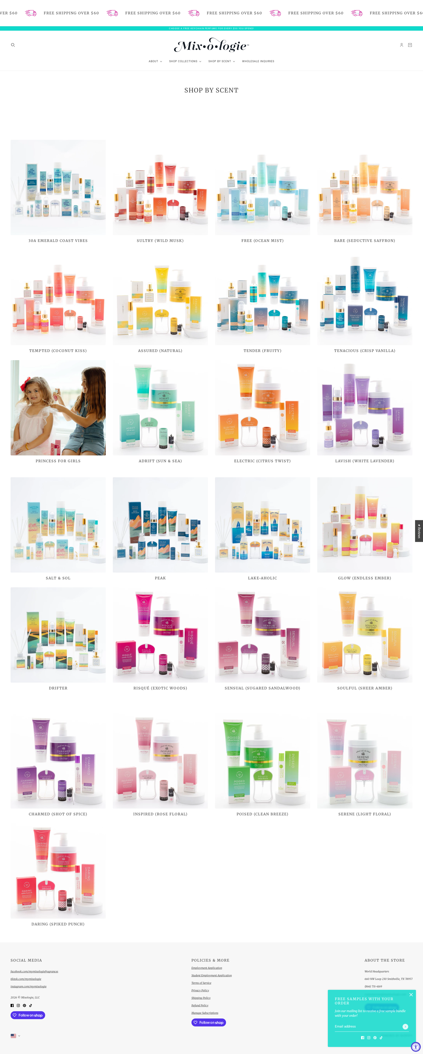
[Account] (401, 44)
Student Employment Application (211, 975)
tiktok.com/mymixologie (26, 979)
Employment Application (206, 968)
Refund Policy (199, 1005)
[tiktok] (381, 1037)
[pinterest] (375, 1037)
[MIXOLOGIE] (211, 45)
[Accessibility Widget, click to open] (416, 1047)
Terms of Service (201, 983)
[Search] (13, 44)
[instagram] (368, 1037)
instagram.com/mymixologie (28, 986)
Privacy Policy (200, 990)
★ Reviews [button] (419, 531)
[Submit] (405, 1027)
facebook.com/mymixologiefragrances (34, 971)
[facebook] (362, 1037)
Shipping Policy (201, 998)
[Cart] (410, 44)
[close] (411, 994)
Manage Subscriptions (204, 1013)
